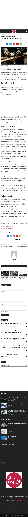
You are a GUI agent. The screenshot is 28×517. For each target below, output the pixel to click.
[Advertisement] (14, 15)
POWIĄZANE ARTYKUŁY (6, 266)
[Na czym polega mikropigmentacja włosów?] (4, 425)
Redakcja (5, 40)
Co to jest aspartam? (12, 436)
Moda (2, 461)
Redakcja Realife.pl (4, 326)
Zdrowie (2, 457)
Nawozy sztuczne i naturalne (7, 459)
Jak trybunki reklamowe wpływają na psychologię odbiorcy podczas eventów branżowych (16, 412)
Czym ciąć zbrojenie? (22, 246)
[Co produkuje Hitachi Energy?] (5, 273)
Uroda (2, 451)
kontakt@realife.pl (19, 500)
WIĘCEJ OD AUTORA (5, 267)
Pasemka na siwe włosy (13, 429)
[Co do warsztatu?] (14, 273)
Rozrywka (3, 453)
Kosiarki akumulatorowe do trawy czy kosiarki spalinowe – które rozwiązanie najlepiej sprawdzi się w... (14, 347)
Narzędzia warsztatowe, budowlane (9, 36)
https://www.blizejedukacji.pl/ (7, 228)
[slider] (4, 232)
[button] (26, 31)
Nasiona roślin (4, 455)
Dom (1, 36)
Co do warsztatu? (13, 277)
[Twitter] (15, 509)
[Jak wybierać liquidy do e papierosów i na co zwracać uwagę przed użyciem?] (4, 399)
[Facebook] (12, 509)
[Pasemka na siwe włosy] (4, 431)
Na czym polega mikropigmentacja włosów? (17, 423)
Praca (2, 464)
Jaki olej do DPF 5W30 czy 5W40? (9, 354)
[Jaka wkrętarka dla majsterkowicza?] (23, 273)
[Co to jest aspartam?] (4, 438)
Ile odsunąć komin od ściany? (7, 246)
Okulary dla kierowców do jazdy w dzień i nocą (10, 462)
